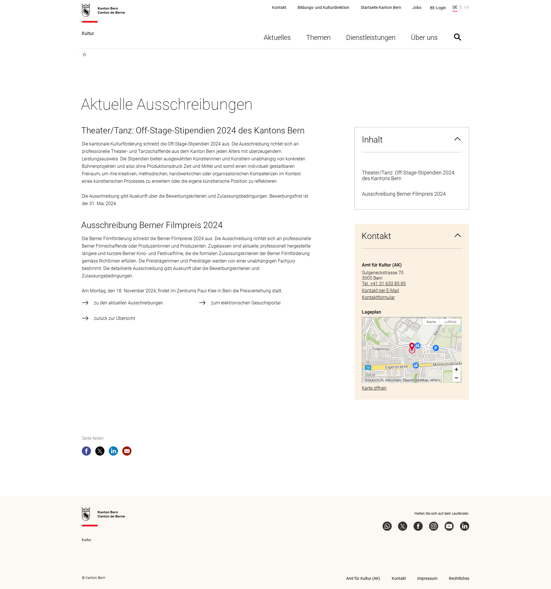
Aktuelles (277, 38)
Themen (318, 38)
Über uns (424, 38)
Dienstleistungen (370, 38)
